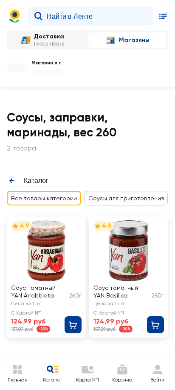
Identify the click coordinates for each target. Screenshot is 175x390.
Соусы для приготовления (126, 198)
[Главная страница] (14, 16)
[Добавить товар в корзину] (73, 324)
